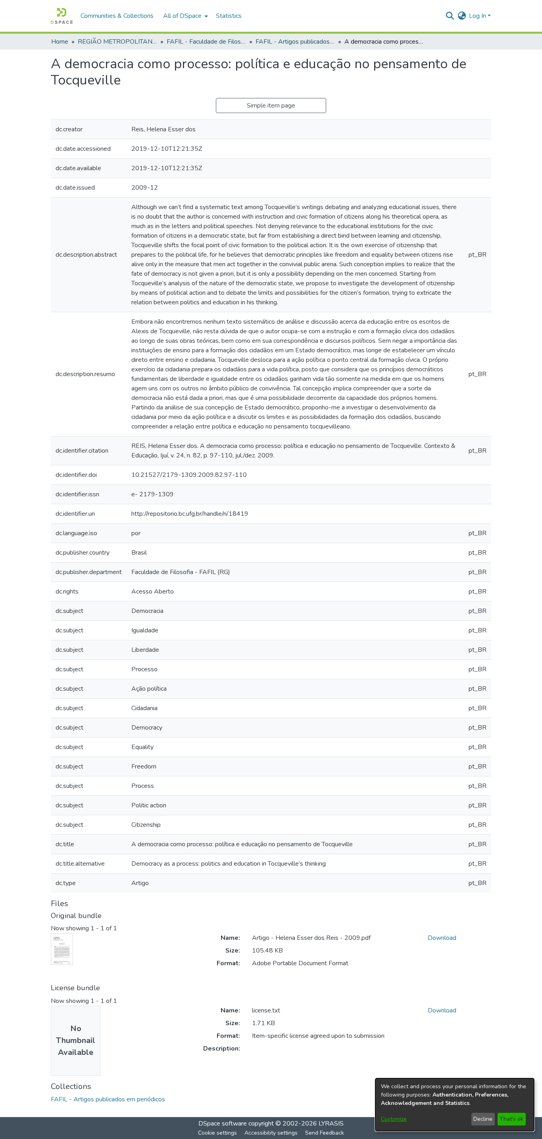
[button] (62, 16)
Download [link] (442, 937)
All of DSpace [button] (182, 16)
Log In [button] (478, 16)
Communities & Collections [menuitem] (117, 16)
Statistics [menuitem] (229, 16)
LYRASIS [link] (331, 1123)
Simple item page (271, 105)
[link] (108, 1099)
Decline (482, 1119)
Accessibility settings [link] (271, 1133)
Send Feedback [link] (324, 1133)
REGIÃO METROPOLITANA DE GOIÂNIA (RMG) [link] (117, 41)
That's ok (511, 1119)
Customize (394, 1119)
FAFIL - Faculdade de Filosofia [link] (206, 41)
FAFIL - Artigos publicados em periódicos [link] (295, 41)
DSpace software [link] (222, 1123)
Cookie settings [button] (217, 1133)
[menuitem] (184, 16)
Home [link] (59, 41)
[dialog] (454, 1104)
